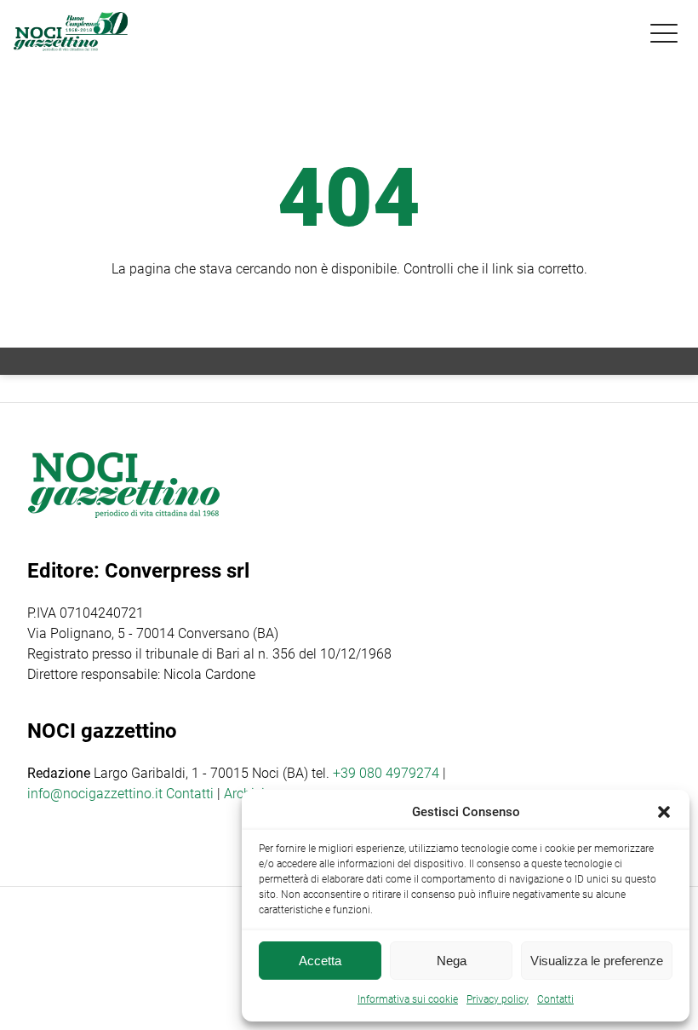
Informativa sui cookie (408, 999)
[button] (663, 811)
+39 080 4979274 (386, 773)
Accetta (320, 960)
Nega (451, 960)
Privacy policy (497, 999)
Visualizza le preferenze (596, 960)
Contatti (190, 793)
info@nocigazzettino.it (95, 793)
